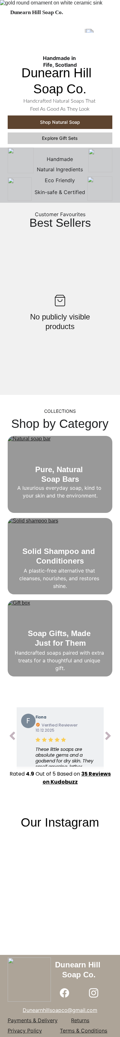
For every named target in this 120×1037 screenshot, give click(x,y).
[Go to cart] (77, 12)
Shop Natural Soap (60, 122)
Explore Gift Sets (60, 138)
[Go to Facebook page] (64, 993)
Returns (80, 1020)
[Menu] (106, 12)
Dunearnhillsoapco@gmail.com (60, 1010)
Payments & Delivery (33, 1020)
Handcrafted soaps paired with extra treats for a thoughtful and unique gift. (60, 660)
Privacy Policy (25, 1030)
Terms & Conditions (83, 1030)
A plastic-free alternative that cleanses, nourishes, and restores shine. (60, 578)
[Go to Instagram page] (93, 993)
